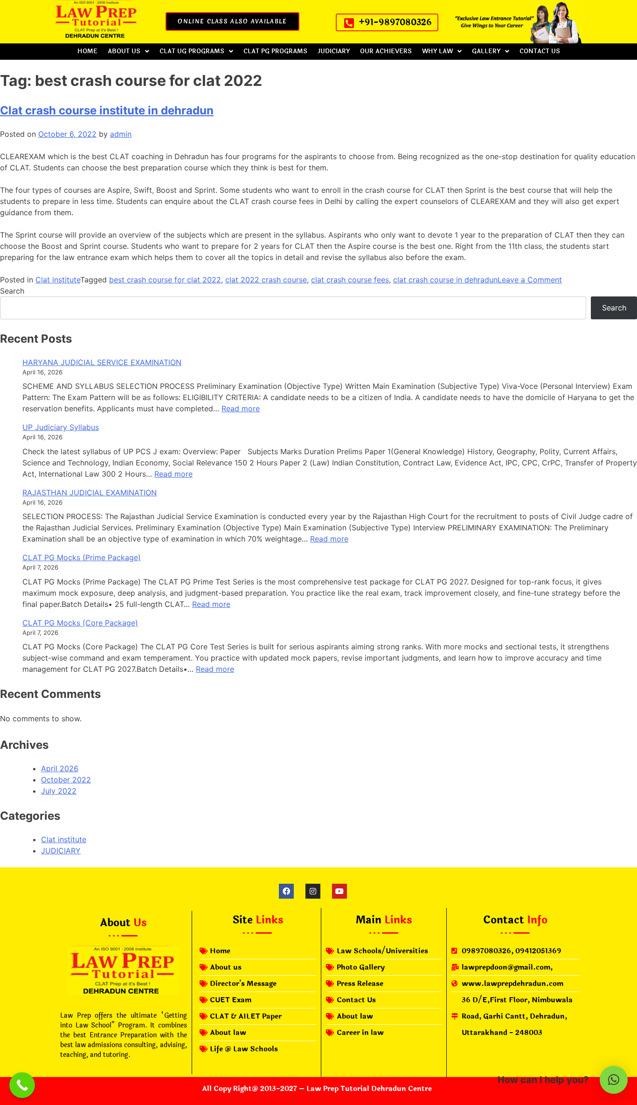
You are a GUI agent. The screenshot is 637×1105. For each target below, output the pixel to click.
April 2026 (59, 768)
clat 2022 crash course (266, 279)
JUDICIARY (334, 51)
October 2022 (66, 779)
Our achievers (386, 51)
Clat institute (57, 279)
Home (87, 51)
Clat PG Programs (275, 51)
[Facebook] (286, 891)
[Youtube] (339, 891)
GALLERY (486, 51)
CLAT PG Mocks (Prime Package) (81, 557)
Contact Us (539, 51)
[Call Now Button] (22, 1085)
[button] (128, 51)
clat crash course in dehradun (445, 279)
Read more (241, 408)
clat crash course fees (350, 279)
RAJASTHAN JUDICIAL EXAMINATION (89, 492)
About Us (124, 51)
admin (121, 134)
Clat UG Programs (191, 51)
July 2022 (58, 790)
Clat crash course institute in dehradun (107, 110)
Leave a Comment (530, 279)
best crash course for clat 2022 (165, 279)
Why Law (437, 51)
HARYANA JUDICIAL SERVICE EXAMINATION (101, 362)
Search (12, 291)
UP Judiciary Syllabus (60, 427)
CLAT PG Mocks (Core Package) (80, 622)
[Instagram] (312, 891)
